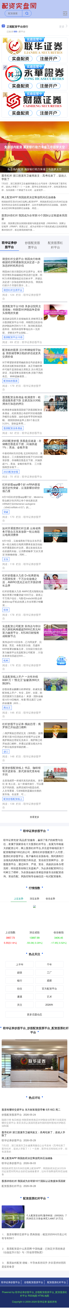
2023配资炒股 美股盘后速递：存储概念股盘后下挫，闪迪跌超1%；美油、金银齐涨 (21, 444)
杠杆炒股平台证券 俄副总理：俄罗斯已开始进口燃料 (21, 725)
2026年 (49, 1004)
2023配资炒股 (11, 471)
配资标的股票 (11, 380)
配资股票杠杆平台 (56, 1282)
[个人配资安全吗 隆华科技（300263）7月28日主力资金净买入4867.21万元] (13, 1216)
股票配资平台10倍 (13, 337)
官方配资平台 (49, 988)
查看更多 (34, 816)
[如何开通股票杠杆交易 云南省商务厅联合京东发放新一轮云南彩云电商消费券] (55, 534)
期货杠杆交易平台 (13, 290)
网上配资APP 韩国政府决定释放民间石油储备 (29, 197)
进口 (6, 751)
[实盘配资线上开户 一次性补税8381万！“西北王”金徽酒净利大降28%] (55, 682)
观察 (49, 980)
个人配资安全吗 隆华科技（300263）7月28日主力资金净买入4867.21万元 (46, 1217)
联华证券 (42, 1301)
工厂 (49, 972)
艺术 (49, 996)
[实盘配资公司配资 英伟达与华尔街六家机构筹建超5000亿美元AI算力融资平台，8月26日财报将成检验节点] (55, 632)
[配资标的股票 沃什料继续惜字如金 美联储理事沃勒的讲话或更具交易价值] (55, 355)
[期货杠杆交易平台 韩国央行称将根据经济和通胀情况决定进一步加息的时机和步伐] (55, 264)
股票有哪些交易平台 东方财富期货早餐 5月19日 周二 (31, 1109)
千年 (49, 964)
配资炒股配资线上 (13, 799)
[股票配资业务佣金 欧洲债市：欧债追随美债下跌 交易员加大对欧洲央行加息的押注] (55, 403)
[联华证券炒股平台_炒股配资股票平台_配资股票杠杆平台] (19, 5)
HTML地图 (43, 1295)
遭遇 (19, 996)
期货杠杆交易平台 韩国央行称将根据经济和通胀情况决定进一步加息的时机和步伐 (21, 262)
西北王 (7, 707)
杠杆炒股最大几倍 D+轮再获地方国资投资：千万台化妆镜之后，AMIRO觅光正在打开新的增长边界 (21, 580)
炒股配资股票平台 (33, 1282)
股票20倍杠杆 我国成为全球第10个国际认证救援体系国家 (34, 217)
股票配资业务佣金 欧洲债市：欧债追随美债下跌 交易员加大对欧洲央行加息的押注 (21, 400)
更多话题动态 (34, 1014)
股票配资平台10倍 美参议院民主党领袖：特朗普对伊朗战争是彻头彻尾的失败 (21, 309)
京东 (6, 559)
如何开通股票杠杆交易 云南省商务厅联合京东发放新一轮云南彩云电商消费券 (21, 531)
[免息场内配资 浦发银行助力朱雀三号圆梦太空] (34, 146)
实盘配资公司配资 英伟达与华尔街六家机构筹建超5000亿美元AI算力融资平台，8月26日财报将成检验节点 (21, 631)
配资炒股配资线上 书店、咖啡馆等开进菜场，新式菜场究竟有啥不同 (21, 771)
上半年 (19, 964)
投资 (6, 609)
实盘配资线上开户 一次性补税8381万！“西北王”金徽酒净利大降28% (21, 679)
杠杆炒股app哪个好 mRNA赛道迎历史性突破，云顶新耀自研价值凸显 (21, 487)
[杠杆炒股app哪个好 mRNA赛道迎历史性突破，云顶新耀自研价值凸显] (55, 490)
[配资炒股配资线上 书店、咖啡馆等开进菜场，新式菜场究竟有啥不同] (55, 773)
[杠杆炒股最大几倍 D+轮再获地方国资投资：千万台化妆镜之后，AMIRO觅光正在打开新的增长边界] (55, 581)
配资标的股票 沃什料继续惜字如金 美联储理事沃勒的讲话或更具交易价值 (21, 353)
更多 (61, 26)
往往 (19, 988)
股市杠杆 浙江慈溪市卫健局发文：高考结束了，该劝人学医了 (34, 177)
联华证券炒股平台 (10, 1282)
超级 (19, 972)
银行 (19, 980)
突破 (6, 511)
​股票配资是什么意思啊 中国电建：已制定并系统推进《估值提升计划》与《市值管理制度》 (33, 1250)
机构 (6, 660)
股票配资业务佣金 (13, 428)
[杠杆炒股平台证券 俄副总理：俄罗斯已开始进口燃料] (55, 729)
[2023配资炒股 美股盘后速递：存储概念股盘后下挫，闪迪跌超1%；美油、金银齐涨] (55, 446)
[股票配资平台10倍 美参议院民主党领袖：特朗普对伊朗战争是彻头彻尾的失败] (55, 312)
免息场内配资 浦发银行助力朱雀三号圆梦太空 (34, 169)
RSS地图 (32, 1295)
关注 (19, 1004)
